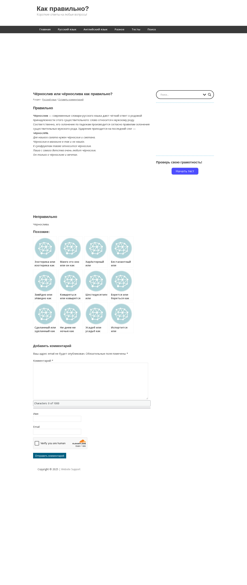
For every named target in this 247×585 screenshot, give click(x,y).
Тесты (136, 29)
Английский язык (95, 29)
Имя (35, 413)
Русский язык (67, 29)
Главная (45, 29)
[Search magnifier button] (209, 94)
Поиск (152, 29)
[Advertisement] (123, 60)
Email (36, 426)
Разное (119, 29)
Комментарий (43, 360)
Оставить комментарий (71, 99)
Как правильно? (63, 8)
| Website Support (69, 469)
